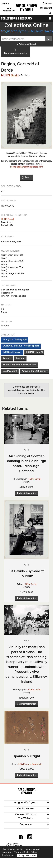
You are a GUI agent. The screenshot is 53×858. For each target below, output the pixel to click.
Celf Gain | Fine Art (12, 352)
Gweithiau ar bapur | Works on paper (21, 345)
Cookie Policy (30, 852)
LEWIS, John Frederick (30, 764)
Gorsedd (7, 358)
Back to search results (15, 53)
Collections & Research (17, 18)
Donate (5, 3)
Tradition (20, 358)
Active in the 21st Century (35, 371)
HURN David (10, 75)
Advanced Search (27, 44)
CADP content (10, 371)
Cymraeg (47, 3)
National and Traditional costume (19, 364)
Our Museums (8, 9)
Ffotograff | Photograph (15, 339)
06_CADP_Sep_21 (34, 352)
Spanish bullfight (26, 756)
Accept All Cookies (27, 855)
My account (46, 8)
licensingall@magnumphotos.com (26, 167)
